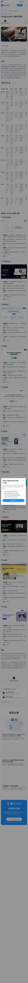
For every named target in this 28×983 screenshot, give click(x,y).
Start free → (13, 500)
